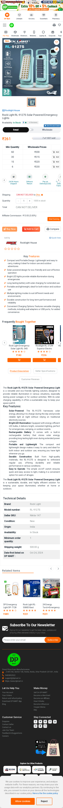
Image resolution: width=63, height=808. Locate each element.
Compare (54, 229)
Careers (5, 736)
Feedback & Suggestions (12, 733)
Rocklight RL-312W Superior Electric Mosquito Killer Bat (44, 348)
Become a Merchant (42, 695)
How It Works (39, 701)
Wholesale (47, 130)
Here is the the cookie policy (45, 793)
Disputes (5, 721)
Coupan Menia (39, 707)
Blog (4, 704)
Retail (16, 130)
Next (58, 568)
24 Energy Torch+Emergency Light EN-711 (51, 607)
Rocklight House (12, 110)
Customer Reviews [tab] (30, 379)
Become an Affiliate (42, 698)
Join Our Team (8, 730)
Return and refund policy (12, 698)
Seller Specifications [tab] (45, 371)
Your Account (7, 692)
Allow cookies (22, 801)
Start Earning (54, 219)
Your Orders (7, 695)
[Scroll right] (59, 180)
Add (57, 152)
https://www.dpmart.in (14, 681)
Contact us (6, 727)
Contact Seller (8, 724)
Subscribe (52, 640)
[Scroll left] (4, 180)
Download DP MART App (12, 701)
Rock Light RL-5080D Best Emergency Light (31, 607)
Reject (44, 801)
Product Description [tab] (19, 371)
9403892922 (10, 675)
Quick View (56, 238)
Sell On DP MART (40, 692)
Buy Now (11, 229)
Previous (50, 568)
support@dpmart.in (13, 678)
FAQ (35, 710)
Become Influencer (41, 704)
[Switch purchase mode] (31, 130)
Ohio (38, 195)
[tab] (30, 122)
